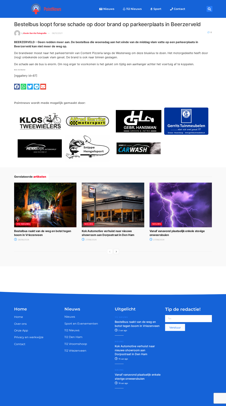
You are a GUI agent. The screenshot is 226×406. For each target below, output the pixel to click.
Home (18, 317)
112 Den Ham (73, 337)
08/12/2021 (57, 33)
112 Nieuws (134, 9)
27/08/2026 (91, 239)
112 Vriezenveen (75, 350)
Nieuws (108, 9)
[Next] (116, 251)
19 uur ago (123, 383)
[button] (209, 9)
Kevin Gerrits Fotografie (35, 33)
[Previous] (109, 251)
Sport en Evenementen (81, 323)
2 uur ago (122, 330)
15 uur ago (123, 359)
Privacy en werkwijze (28, 337)
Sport (157, 9)
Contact (179, 9)
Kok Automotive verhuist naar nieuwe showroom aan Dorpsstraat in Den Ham (135, 350)
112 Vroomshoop (75, 344)
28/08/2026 (23, 239)
